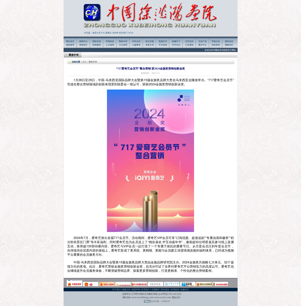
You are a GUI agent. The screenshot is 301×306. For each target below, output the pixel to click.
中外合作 (136, 41)
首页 (84, 62)
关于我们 (116, 289)
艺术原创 (163, 45)
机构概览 (96, 45)
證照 (179, 294)
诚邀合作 (126, 289)
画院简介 (83, 45)
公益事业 (136, 45)
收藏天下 (176, 41)
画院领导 (70, 45)
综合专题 (149, 41)
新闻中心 (83, 41)
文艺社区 (189, 41)
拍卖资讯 (216, 45)
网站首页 (70, 41)
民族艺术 (163, 41)
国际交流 (96, 41)
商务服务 (165, 289)
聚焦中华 (123, 41)
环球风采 (110, 41)
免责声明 (136, 289)
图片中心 (202, 45)
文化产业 (202, 41)
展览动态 (229, 41)
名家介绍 (149, 45)
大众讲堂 (123, 45)
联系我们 (145, 289)
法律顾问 (155, 289)
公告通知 (189, 45)
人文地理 (110, 45)
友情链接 (175, 289)
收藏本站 (184, 289)
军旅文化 (216, 41)
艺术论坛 (176, 45)
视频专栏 (229, 45)
